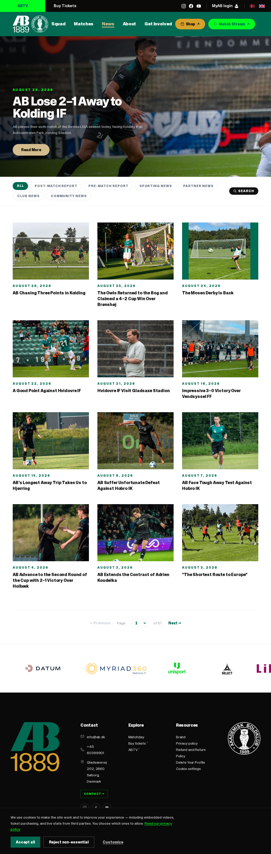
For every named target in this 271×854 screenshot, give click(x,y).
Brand (181, 737)
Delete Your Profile (190, 762)
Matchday (136, 737)
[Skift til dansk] (252, 6)
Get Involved (158, 24)
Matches (83, 24)
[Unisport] (176, 668)
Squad (58, 24)
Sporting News (155, 186)
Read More (31, 149)
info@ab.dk (96, 737)
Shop (190, 24)
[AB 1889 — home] (30, 24)
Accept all (25, 842)
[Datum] (42, 668)
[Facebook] (191, 6)
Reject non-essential (69, 842)
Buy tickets (137, 743)
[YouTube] (198, 6)
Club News (28, 196)
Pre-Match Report (108, 186)
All (20, 186)
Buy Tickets (65, 5)
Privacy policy (187, 743)
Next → (174, 623)
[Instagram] (184, 6)
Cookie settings (188, 768)
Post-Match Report (56, 186)
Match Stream (232, 24)
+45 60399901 (95, 749)
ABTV (22, 5)
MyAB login (222, 5)
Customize (113, 842)
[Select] (227, 668)
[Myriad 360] (116, 668)
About (129, 24)
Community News (69, 196)
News (108, 24)
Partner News (198, 186)
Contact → (94, 794)
